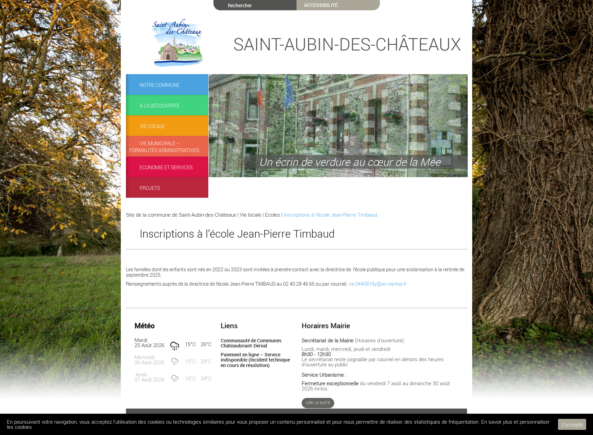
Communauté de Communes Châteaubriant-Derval (251, 343)
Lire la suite (318, 402)
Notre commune (159, 85)
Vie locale (152, 126)
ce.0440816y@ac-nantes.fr (378, 284)
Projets (150, 188)
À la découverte (159, 106)
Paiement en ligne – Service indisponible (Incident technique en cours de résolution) (255, 360)
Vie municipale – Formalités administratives (164, 146)
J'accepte (572, 424)
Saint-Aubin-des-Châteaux (347, 44)
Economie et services (166, 167)
